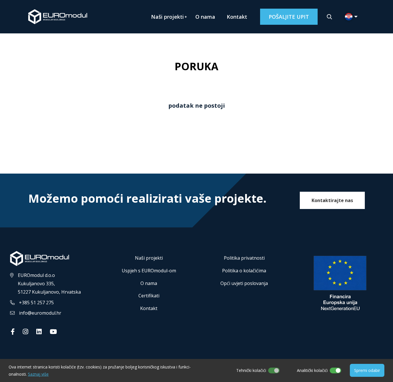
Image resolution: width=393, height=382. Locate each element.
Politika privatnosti (244, 258)
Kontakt (237, 16)
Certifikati (148, 295)
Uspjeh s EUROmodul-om (149, 270)
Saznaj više (38, 374)
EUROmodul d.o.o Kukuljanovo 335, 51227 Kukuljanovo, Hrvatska (49, 283)
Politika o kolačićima (244, 270)
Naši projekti (167, 16)
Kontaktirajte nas (332, 200)
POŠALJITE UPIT (289, 16)
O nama (205, 16)
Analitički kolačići (312, 370)
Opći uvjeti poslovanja (244, 283)
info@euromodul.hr (40, 313)
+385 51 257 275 (36, 302)
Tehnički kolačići (251, 370)
